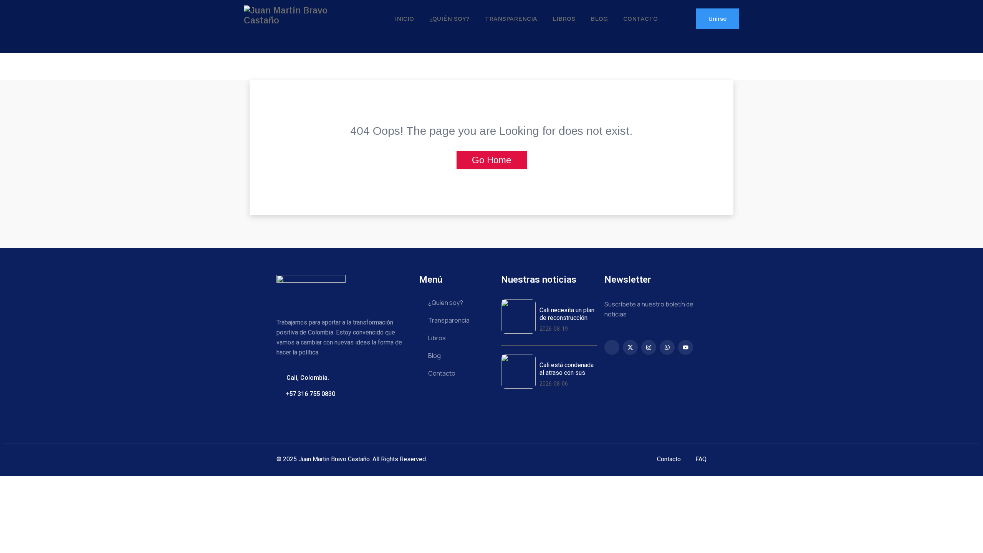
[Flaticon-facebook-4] (611, 347)
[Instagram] (648, 347)
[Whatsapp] (667, 347)
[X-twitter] (630, 347)
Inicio (404, 18)
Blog (599, 18)
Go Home (491, 160)
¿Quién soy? (449, 18)
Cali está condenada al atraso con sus (566, 368)
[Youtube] (685, 347)
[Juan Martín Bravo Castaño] (301, 15)
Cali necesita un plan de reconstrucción (566, 313)
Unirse (717, 18)
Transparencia (511, 18)
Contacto (640, 18)
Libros (564, 18)
